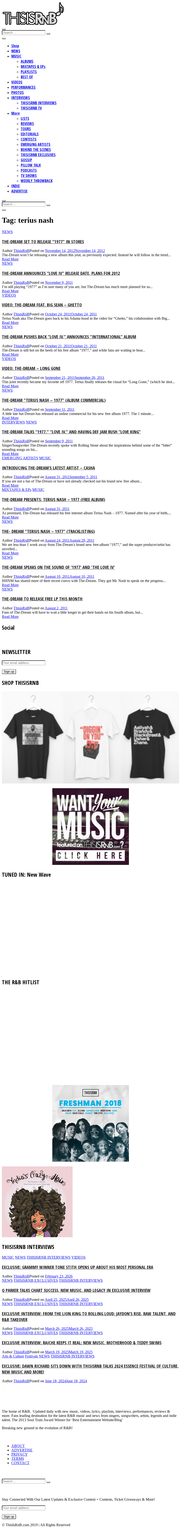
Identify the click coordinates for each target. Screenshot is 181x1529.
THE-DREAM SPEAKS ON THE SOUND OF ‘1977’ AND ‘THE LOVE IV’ (58, 567)
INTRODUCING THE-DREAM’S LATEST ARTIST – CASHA (48, 468)
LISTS (25, 118)
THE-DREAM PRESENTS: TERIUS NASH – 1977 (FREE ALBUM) (53, 499)
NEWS (15, 51)
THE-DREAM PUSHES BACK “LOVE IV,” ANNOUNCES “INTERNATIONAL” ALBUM (69, 336)
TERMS (17, 1459)
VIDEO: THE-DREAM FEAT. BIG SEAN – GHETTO (42, 305)
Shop (15, 45)
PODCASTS (29, 170)
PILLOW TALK (31, 165)
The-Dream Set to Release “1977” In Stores (43, 241)
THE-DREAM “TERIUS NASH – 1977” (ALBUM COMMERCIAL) (54, 400)
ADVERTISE (19, 191)
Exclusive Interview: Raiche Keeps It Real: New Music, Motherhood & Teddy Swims (81, 1342)
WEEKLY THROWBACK (37, 180)
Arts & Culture (13, 1356)
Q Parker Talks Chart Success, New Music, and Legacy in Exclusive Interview (76, 1290)
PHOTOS (17, 92)
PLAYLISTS (29, 71)
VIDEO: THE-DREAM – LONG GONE (31, 368)
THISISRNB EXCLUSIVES (38, 154)
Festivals (31, 1356)
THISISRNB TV (31, 108)
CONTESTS (29, 139)
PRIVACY (19, 1454)
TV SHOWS (29, 175)
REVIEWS (27, 123)
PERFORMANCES (23, 87)
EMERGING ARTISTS (35, 144)
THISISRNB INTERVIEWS (39, 102)
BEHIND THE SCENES (36, 149)
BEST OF (27, 77)
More (15, 113)
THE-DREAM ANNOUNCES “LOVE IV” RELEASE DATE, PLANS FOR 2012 (61, 273)
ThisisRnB (21, 251)
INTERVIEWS (20, 97)
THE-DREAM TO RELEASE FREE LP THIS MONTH (42, 599)
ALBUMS (27, 61)
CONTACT (20, 1463)
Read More (10, 259)
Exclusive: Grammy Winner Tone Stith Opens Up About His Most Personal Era (77, 1267)
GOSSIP (26, 160)
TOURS (26, 128)
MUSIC (16, 56)
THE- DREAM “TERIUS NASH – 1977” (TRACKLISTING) (48, 531)
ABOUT (18, 1446)
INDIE (15, 186)
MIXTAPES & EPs (33, 66)
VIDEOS (16, 82)
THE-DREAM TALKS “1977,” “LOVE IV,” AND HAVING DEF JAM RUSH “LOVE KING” (71, 432)
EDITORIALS (30, 134)
